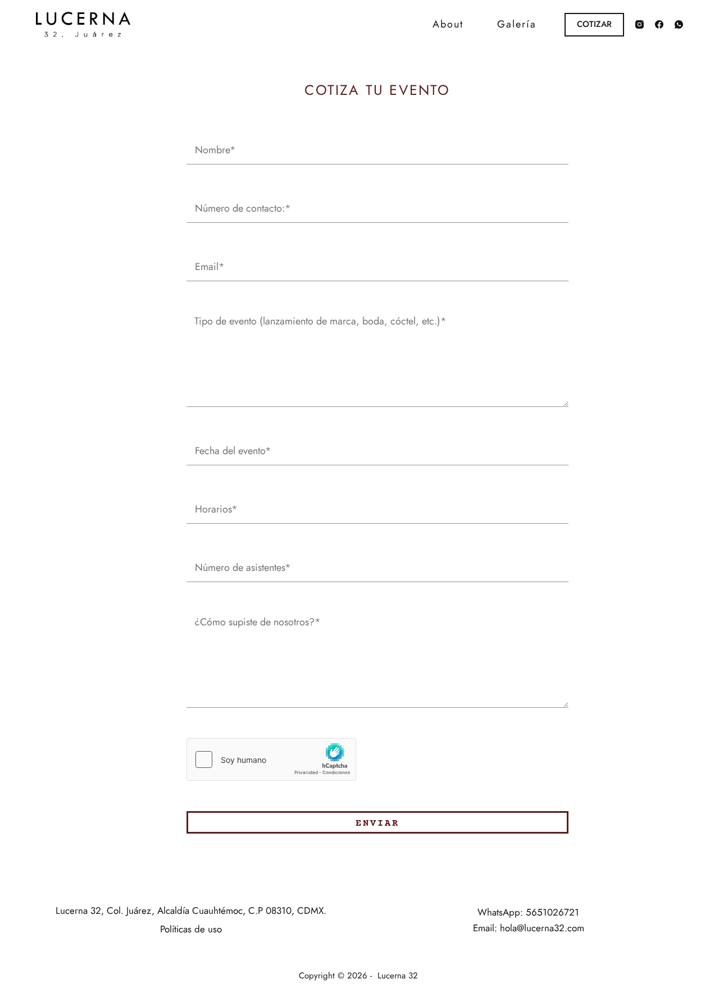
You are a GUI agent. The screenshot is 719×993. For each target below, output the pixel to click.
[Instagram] (639, 24)
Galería (516, 24)
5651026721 (552, 912)
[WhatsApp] (679, 24)
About (448, 24)
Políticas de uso (191, 929)
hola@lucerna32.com (542, 928)
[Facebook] (659, 24)
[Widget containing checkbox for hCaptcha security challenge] (271, 759)
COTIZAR (594, 24)
